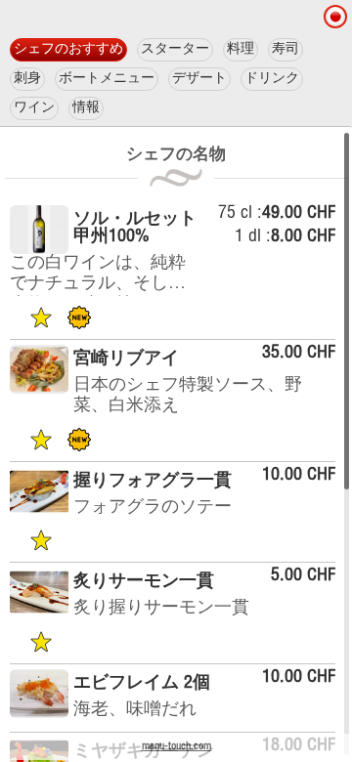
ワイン (34, 108)
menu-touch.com (176, 746)
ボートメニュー (106, 79)
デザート (199, 79)
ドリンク (271, 79)
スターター (175, 50)
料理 (240, 50)
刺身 (27, 79)
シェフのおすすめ (68, 50)
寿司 (285, 50)
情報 (86, 108)
